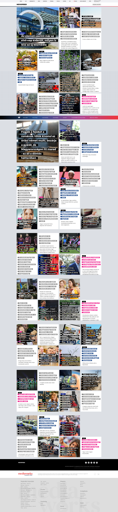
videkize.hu (62, 499)
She (70, 1)
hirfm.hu (82, 506)
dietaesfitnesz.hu (64, 496)
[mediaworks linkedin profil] (98, 474)
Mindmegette (32, 1)
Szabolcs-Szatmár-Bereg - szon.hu (28, 506)
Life (26, 1)
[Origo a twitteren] (89, 463)
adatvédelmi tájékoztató (69, 466)
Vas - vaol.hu (43, 481)
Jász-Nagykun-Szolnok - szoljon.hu (28, 499)
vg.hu (42, 503)
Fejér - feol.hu (24, 493)
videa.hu (82, 496)
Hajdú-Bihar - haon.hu (25, 496)
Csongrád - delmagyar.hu (26, 490)
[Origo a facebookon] (86, 463)
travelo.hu (62, 494)
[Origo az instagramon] (91, 463)
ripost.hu (82, 481)
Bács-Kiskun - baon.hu (26, 483)
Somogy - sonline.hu (25, 504)
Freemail (51, 1)
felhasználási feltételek (78, 466)
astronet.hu (62, 483)
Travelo (58, 1)
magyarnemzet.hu (44, 491)
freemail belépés (97, 4)
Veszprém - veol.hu (45, 483)
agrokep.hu (43, 505)
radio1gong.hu (83, 505)
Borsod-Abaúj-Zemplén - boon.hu (28, 488)
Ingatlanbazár (83, 1)
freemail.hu (82, 493)
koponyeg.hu (83, 494)
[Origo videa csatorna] (94, 463)
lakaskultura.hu (63, 486)
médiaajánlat (97, 466)
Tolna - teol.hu (24, 507)
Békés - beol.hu (24, 486)
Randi (76, 1)
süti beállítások (86, 466)
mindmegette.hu (63, 493)
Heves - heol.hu (24, 498)
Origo (21, 1)
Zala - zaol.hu (44, 484)
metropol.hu (82, 483)
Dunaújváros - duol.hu (25, 491)
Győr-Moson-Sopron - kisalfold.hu (28, 494)
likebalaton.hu (63, 490)
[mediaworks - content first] (25, 474)
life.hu (81, 484)
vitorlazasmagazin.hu (65, 498)
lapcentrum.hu (83, 498)
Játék (90, 1)
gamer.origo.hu (63, 488)
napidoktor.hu (63, 491)
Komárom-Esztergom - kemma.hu (28, 501)
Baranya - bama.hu (25, 485)
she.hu (81, 486)
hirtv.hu (42, 494)
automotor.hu (63, 485)
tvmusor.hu (62, 501)
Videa (39, 1)
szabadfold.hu (44, 493)
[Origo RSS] (97, 463)
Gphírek (64, 1)
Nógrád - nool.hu (24, 503)
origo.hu (42, 496)
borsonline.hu (63, 508)
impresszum (92, 466)
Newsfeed (45, 1)
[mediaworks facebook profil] (95, 474)
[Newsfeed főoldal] (21, 463)
